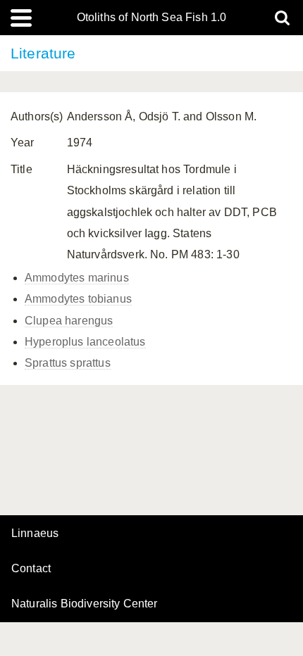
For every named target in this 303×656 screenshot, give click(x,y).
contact (31, 568)
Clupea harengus (69, 321)
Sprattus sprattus (68, 363)
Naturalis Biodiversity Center (84, 604)
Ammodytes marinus (77, 278)
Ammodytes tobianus (78, 299)
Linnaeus (34, 533)
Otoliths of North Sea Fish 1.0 (152, 17)
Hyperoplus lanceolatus (85, 342)
